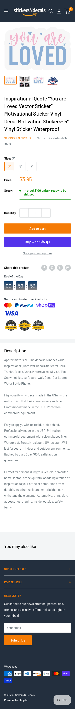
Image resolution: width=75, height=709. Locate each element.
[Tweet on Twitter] (60, 267)
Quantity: (10, 213)
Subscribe (17, 640)
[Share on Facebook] (44, 267)
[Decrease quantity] (24, 213)
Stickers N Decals (17, 138)
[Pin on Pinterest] (52, 267)
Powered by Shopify (16, 700)
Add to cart (37, 228)
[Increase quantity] (46, 213)
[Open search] (51, 11)
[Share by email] (68, 267)
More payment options (37, 253)
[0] (67, 11)
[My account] (59, 11)
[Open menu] (6, 11)
